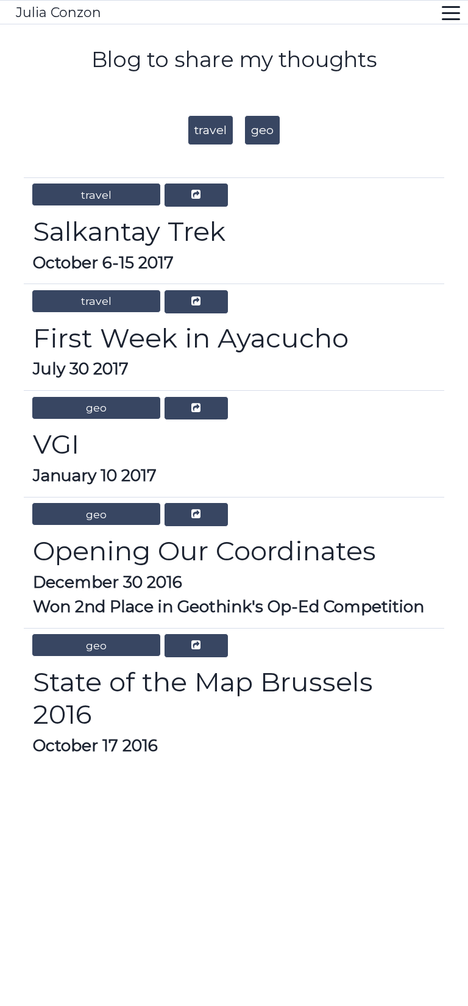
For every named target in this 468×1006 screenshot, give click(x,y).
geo (262, 130)
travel (210, 130)
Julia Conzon (58, 12)
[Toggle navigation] (451, 12)
